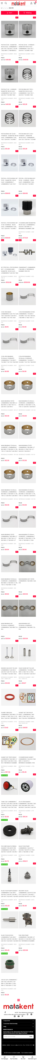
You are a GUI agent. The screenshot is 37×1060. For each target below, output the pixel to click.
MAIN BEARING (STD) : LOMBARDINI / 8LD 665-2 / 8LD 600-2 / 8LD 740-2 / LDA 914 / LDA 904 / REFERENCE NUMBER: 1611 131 (27, 448)
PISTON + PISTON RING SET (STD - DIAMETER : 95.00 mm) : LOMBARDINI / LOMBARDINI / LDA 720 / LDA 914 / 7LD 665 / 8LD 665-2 (9, 181)
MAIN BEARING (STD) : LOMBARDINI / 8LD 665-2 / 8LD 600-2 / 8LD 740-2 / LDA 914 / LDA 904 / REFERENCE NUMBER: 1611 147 (9, 403)
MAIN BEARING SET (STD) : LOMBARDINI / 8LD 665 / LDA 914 (27, 581)
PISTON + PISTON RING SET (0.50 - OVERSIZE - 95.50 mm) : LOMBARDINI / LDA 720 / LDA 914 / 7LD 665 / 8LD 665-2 (27, 181)
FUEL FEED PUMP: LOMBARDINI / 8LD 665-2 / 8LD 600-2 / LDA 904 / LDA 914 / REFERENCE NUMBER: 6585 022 (27, 937)
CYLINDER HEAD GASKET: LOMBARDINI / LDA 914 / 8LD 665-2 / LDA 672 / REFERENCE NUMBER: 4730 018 (27, 759)
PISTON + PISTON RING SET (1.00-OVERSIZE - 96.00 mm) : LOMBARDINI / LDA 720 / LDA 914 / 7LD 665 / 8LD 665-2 (9, 225)
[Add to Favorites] (9, 29)
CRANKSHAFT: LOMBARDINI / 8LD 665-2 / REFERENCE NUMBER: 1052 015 (27, 269)
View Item (13, 29)
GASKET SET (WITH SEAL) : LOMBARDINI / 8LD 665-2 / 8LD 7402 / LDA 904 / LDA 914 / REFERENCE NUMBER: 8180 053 (9, 759)
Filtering (28, 13)
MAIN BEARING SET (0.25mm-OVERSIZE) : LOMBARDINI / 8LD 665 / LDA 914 (9, 626)
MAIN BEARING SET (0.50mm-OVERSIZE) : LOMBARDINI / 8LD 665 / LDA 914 (27, 626)
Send (30, 1036)
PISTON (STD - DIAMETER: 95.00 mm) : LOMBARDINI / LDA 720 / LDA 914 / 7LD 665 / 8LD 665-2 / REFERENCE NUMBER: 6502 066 (9, 47)
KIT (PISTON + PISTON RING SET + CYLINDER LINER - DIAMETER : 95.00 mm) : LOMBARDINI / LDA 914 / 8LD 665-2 (9, 270)
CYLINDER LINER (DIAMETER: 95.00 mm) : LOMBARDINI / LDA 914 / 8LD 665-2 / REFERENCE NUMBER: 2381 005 (27, 225)
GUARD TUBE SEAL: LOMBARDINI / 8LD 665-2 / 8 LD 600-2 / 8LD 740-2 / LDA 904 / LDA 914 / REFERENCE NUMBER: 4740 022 (9, 715)
